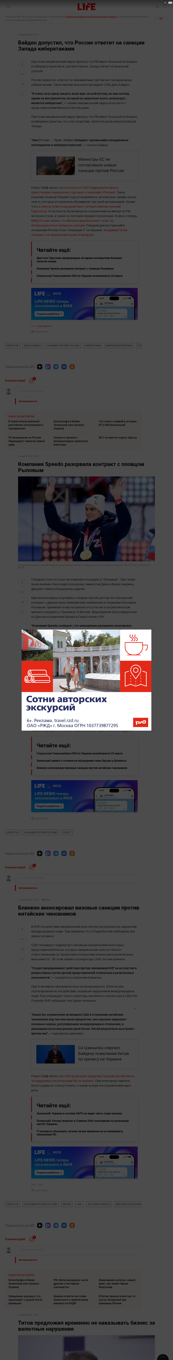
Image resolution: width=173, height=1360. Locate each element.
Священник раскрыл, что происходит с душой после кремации (25, 1299)
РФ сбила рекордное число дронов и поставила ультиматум (71, 1283)
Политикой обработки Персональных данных (91, 16)
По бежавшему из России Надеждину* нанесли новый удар (26, 441)
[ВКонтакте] (64, 366)
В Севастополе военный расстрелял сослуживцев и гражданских (25, 424)
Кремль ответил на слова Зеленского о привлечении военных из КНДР (71, 1299)
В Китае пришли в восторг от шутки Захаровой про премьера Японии (117, 1299)
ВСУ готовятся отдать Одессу (118, 437)
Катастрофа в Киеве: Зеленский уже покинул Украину (69, 424)
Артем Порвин (41, 331)
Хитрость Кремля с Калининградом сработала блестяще (71, 441)
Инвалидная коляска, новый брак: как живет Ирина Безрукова (117, 1283)
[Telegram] (56, 366)
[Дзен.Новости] (39, 366)
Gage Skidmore (44, 326)
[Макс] (47, 366)
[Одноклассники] (72, 366)
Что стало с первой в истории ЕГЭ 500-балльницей (118, 423)
